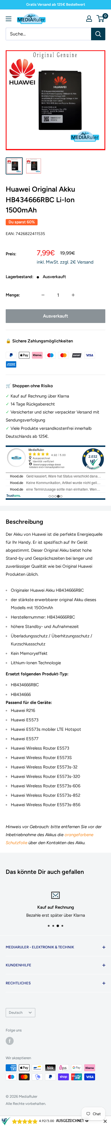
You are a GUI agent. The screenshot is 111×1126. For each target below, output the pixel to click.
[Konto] (89, 18)
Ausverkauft (55, 316)
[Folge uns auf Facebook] (10, 1041)
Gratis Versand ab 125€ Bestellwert (55, 4)
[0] (100, 18)
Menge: (13, 295)
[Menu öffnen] (8, 19)
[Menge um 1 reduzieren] (43, 295)
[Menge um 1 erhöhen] (73, 295)
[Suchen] (98, 34)
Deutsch (15, 1012)
